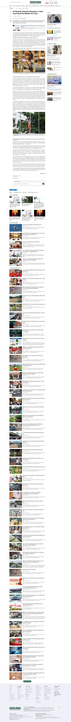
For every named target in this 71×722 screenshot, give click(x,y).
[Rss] (60, 707)
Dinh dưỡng (41, 5)
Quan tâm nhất (15, 175)
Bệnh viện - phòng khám (29, 689)
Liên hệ (59, 709)
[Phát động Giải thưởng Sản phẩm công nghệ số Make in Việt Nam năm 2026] (15, 659)
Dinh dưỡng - (25, 243)
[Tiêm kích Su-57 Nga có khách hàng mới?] (15, 228)
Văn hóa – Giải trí (56, 693)
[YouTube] (49, 1)
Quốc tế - (24, 226)
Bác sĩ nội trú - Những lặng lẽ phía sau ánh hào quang (57, 93)
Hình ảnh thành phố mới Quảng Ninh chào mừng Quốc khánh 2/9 (32, 604)
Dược (29, 5)
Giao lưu (19, 690)
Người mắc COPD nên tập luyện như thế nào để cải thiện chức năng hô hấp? (54, 55)
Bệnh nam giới (38, 692)
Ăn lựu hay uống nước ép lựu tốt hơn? (31, 241)
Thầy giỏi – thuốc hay (29, 687)
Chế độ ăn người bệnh (47, 690)
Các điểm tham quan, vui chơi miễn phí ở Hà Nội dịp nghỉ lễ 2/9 (33, 527)
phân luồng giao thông (17, 192)
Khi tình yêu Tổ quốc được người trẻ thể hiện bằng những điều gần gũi (34, 365)
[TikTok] (46, 1)
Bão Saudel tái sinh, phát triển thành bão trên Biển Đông (33, 356)
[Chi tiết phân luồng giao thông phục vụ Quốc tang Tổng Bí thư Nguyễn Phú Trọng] (15, 199)
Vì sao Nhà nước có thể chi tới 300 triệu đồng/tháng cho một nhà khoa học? (31, 493)
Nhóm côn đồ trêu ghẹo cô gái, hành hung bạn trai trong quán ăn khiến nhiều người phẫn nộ (33, 613)
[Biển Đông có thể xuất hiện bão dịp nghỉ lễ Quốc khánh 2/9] (15, 444)
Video (26, 697)
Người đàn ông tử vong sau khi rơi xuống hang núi (34, 304)
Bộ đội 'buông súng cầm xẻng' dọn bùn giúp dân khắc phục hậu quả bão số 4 (33, 519)
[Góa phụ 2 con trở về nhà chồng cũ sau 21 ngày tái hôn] (15, 281)
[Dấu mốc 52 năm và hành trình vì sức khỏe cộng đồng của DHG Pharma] (15, 598)
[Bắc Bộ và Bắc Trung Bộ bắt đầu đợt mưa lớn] (15, 453)
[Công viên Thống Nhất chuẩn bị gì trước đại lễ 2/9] (15, 470)
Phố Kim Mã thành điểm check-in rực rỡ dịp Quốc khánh (34, 322)
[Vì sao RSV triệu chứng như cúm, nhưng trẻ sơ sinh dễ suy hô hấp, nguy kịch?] (54, 18)
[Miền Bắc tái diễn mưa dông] (15, 572)
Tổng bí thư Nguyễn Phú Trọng (32, 192)
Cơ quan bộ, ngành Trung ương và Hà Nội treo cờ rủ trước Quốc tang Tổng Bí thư (27, 219)
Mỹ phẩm (37, 699)
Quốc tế (23, 8)
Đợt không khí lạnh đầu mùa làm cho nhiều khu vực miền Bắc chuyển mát (33, 553)
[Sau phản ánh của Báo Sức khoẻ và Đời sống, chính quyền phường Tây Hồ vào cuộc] (15, 427)
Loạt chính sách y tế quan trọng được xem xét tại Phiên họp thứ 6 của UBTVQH (34, 234)
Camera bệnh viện (12, 699)
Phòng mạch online (51, 5)
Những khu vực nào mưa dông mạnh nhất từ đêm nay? (34, 296)
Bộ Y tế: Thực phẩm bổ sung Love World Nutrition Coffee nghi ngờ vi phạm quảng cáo (57, 32)
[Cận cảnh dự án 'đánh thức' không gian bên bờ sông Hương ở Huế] (15, 538)
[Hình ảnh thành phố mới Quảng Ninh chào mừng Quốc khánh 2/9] (15, 607)
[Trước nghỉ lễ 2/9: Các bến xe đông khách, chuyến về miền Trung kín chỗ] (15, 667)
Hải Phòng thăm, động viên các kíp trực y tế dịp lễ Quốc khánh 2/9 (57, 38)
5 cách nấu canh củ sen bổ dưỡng (57, 68)
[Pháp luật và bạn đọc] (51, 3)
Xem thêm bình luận (16, 178)
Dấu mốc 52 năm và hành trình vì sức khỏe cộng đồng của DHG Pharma (33, 596)
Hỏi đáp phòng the (46, 696)
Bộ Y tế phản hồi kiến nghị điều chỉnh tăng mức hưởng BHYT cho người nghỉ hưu (33, 251)
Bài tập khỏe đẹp (38, 702)
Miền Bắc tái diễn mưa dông (29, 569)
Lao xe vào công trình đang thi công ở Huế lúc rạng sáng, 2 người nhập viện (33, 544)
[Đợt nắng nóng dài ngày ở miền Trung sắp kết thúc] (15, 504)
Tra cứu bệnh (18, 5)
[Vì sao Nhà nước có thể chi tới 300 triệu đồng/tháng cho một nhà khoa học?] (15, 495)
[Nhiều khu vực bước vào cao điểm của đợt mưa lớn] (15, 410)
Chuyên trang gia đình (57, 694)
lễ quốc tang (24, 192)
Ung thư (37, 696)
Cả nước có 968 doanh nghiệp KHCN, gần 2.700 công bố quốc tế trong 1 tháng (33, 673)
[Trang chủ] (10, 6)
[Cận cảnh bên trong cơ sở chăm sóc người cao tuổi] (15, 513)
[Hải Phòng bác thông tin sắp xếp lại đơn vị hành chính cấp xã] (15, 384)
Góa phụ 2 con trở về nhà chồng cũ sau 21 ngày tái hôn (34, 279)
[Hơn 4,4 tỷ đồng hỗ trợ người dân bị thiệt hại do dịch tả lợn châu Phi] (15, 633)
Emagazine (27, 696)
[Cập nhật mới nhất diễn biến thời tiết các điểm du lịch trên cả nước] (15, 401)
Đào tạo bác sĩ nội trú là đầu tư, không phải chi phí (57, 98)
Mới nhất (19, 175)
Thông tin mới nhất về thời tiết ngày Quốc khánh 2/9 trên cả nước (33, 639)
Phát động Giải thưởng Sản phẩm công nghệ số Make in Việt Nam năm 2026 (33, 656)
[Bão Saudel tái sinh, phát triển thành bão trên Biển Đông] (15, 359)
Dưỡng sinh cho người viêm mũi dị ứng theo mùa (57, 62)
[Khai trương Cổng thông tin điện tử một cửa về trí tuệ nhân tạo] (15, 650)
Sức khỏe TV (22, 5)
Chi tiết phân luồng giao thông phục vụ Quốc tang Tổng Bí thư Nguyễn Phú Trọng (14, 205)
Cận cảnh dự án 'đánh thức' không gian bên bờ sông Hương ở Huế (33, 536)
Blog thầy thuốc (52, 74)
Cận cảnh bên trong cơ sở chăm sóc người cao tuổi (33, 510)
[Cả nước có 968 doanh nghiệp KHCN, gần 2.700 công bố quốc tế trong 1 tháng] (15, 676)
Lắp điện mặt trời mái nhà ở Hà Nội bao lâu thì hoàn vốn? (33, 484)
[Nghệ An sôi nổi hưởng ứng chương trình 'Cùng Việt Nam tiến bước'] (15, 350)
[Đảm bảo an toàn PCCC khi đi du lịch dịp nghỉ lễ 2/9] (15, 581)
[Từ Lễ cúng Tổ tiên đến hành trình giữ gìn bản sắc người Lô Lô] (15, 273)
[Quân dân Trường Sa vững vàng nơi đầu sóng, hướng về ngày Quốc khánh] (15, 376)
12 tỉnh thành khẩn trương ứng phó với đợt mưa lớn (33, 433)
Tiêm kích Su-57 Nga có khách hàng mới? (32, 224)
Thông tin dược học (20, 696)
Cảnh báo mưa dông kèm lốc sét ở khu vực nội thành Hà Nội (33, 459)
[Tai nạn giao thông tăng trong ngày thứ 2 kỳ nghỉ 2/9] (15, 316)
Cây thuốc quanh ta (28, 690)
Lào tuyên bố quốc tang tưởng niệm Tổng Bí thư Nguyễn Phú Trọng (14, 219)
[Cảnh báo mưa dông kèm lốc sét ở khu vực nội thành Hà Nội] (15, 461)
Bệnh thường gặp (38, 689)
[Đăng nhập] (55, 1)
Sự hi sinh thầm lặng (12, 698)
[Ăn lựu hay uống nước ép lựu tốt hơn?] (15, 245)
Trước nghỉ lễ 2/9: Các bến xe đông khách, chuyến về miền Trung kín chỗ (33, 665)
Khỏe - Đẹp (46, 5)
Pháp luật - (24, 615)
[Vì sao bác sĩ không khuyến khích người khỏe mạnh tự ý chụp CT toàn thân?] (15, 262)
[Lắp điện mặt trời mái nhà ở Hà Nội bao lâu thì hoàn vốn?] (15, 487)
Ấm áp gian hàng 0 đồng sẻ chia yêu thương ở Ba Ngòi (34, 476)
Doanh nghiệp (56, 690)
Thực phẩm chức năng (47, 693)
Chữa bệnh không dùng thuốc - (51, 57)
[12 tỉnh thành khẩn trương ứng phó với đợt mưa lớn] (15, 436)
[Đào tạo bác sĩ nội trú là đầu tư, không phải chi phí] (50, 99)
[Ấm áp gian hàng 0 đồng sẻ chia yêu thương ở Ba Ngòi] (15, 478)
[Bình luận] (10, 21)
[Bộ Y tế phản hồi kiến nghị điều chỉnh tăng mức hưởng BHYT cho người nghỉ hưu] (15, 253)
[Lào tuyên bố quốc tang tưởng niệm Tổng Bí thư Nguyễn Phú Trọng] (15, 213)
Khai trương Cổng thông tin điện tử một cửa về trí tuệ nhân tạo (34, 648)
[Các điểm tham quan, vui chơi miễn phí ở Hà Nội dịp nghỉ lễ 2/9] (15, 530)
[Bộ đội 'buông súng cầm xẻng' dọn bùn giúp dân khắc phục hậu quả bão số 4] (15, 521)
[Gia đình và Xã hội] (47, 3)
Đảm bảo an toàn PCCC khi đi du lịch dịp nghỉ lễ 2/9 (33, 578)
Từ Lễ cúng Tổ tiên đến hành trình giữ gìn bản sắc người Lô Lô (34, 270)
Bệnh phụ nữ (38, 690)
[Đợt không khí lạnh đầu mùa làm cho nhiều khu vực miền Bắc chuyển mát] (15, 555)
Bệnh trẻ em (37, 693)
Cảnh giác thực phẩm (47, 692)
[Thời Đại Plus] (56, 3)
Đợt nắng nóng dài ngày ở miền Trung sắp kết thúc (33, 501)
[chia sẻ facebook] (10, 12)
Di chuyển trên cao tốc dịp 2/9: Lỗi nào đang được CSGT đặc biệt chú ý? (34, 390)
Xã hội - (24, 272)
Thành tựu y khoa (11, 695)
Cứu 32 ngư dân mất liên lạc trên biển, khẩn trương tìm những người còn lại (32, 587)
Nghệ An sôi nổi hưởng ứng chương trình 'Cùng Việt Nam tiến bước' (33, 347)
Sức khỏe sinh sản (46, 698)
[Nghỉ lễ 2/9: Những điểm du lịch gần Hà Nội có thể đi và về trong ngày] (15, 418)
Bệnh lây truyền (46, 699)
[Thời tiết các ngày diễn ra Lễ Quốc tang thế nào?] (27, 199)
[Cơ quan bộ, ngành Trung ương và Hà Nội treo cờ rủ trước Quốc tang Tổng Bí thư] (27, 213)
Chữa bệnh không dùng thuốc (29, 693)
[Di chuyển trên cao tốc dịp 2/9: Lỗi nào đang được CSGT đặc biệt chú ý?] (15, 393)
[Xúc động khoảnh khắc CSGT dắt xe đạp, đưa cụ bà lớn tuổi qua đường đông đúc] (15, 290)
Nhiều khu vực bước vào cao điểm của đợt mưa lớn (33, 407)
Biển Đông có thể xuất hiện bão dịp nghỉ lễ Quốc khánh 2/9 (33, 442)
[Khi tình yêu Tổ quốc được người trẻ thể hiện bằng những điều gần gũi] (15, 367)
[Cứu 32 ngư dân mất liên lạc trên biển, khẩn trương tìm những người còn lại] (15, 590)
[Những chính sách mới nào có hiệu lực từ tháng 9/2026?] (15, 341)
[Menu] (59, 5)
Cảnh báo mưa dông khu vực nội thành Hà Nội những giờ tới (33, 330)
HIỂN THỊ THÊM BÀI (27, 681)
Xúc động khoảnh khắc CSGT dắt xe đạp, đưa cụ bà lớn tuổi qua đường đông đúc (33, 288)
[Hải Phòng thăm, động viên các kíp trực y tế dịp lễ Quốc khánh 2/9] (50, 38)
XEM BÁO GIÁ (44, 713)
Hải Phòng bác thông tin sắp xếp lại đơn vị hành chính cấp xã (33, 382)
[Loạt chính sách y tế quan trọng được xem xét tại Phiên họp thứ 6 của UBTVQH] (15, 236)
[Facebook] (58, 707)
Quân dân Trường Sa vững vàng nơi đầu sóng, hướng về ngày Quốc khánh (33, 373)
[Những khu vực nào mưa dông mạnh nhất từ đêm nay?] (15, 299)
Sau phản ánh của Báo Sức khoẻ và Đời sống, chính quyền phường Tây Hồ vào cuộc (33, 424)
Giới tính (38, 5)
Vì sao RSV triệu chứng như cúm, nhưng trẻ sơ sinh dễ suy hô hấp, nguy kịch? (54, 24)
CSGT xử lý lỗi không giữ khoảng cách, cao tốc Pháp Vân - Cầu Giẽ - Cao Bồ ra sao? (33, 561)
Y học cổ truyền (33, 5)
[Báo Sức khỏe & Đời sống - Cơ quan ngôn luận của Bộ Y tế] (35, 2)
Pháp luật (19, 8)
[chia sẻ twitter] (10, 14)
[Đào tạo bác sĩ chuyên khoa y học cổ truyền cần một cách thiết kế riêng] (54, 80)
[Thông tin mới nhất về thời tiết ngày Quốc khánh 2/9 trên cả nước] (15, 642)
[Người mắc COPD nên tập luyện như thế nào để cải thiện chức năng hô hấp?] (54, 49)
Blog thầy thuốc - (49, 87)
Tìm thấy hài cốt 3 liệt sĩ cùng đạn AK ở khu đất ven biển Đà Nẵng (33, 622)
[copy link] (10, 16)
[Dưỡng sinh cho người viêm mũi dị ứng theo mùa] (50, 63)
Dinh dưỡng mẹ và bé (47, 687)
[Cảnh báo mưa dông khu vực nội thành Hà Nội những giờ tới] (15, 333)
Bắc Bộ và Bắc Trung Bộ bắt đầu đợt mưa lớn (33, 449)
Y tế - (48, 26)
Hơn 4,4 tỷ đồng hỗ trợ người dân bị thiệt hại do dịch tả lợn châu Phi (33, 631)
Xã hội (16, 8)
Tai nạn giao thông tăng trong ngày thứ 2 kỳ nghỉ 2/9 (33, 313)
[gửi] (43, 184)
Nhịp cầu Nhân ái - (26, 478)
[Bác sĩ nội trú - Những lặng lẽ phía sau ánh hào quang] (50, 93)
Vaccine (19, 699)
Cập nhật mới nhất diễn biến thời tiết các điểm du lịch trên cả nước (34, 399)
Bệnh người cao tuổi (39, 687)
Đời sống (55, 695)
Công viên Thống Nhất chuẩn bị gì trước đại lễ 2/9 (34, 466)
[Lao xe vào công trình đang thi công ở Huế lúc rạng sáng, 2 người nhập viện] (15, 547)
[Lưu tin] (10, 18)
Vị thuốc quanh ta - (56, 69)
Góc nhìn (26, 8)
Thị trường (56, 5)
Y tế (11, 5)
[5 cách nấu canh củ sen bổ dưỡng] (50, 69)
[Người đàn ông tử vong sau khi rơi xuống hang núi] (15, 307)
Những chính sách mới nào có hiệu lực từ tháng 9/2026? (33, 339)
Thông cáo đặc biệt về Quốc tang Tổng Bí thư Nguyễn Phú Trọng (39, 219)
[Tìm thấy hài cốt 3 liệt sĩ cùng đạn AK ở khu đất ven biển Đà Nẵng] (15, 625)
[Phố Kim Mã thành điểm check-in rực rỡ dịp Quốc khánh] (15, 324)
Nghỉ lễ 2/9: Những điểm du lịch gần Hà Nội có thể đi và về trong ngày (33, 416)
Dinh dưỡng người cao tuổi (48, 689)
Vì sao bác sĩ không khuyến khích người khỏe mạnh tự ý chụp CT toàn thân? (33, 259)
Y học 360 (26, 5)
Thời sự (14, 5)
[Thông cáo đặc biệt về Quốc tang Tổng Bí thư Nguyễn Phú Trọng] (39, 213)
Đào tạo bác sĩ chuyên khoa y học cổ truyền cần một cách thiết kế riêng (54, 86)
